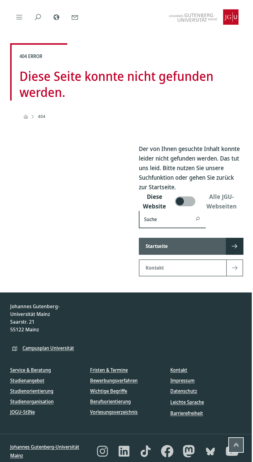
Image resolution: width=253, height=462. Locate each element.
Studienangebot (27, 380)
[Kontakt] (75, 17)
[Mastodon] (189, 451)
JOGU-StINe (22, 412)
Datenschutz (183, 391)
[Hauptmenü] (19, 17)
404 (41, 116)
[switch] (191, 201)
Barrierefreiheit (186, 413)
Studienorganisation (32, 401)
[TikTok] (145, 451)
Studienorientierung (31, 391)
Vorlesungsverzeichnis (114, 412)
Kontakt (178, 370)
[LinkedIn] (124, 451)
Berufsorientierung (110, 401)
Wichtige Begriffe (108, 391)
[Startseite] (25, 116)
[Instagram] (102, 451)
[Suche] (38, 17)
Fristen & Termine (109, 370)
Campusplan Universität (48, 348)
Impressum (182, 380)
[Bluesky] (210, 451)
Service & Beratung (30, 370)
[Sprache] (56, 17)
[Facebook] (167, 451)
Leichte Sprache (187, 402)
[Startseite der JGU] (203, 17)
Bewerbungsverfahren (114, 380)
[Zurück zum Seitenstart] (236, 445)
